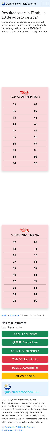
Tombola (14, 315)
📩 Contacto (8, 427)
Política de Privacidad (12, 430)
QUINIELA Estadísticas (25, 351)
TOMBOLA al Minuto (25, 359)
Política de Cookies (25, 427)
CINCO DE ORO (25, 376)
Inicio (4, 315)
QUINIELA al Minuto (25, 334)
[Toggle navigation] (44, 3)
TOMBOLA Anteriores (25, 368)
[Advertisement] (25, 60)
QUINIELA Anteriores (25, 342)
